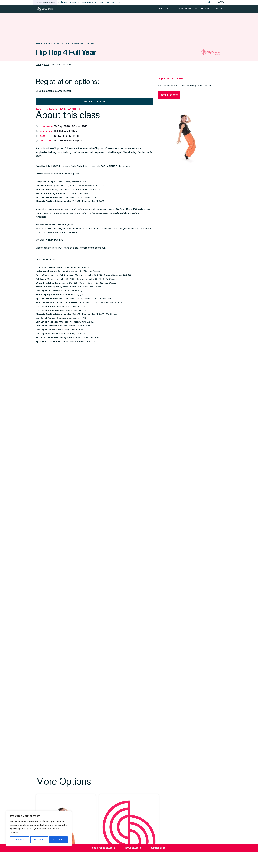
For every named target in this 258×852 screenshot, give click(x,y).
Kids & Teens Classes (103, 848)
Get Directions (169, 95)
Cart (209, 2)
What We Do (185, 8)
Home (38, 64)
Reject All (39, 839)
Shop (46, 64)
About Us (164, 8)
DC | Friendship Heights (67, 2)
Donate (220, 1)
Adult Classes (133, 848)
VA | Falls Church (113, 2)
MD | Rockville (100, 2)
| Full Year (94, 102)
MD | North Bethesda (85, 2)
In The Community (211, 8)
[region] (39, 828)
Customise (19, 839)
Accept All (58, 839)
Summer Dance (158, 848)
